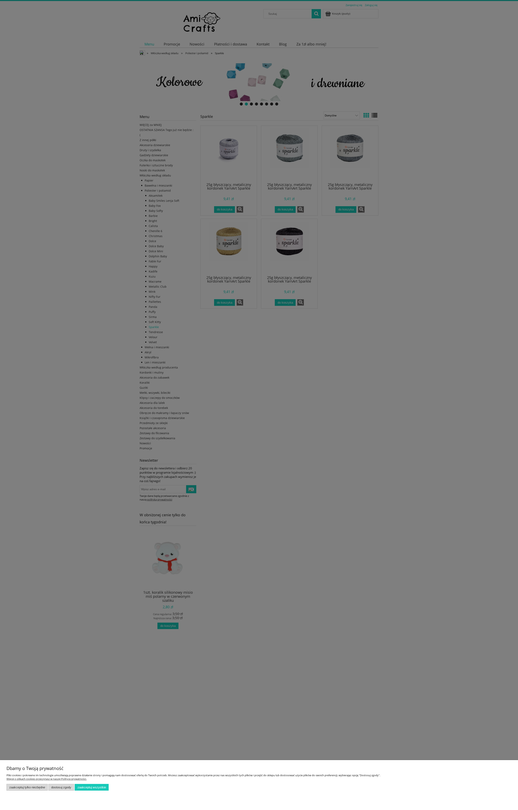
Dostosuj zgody (61, 787)
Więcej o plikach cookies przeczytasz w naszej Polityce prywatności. (46, 779)
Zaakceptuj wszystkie (91, 787)
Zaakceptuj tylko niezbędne (27, 787)
